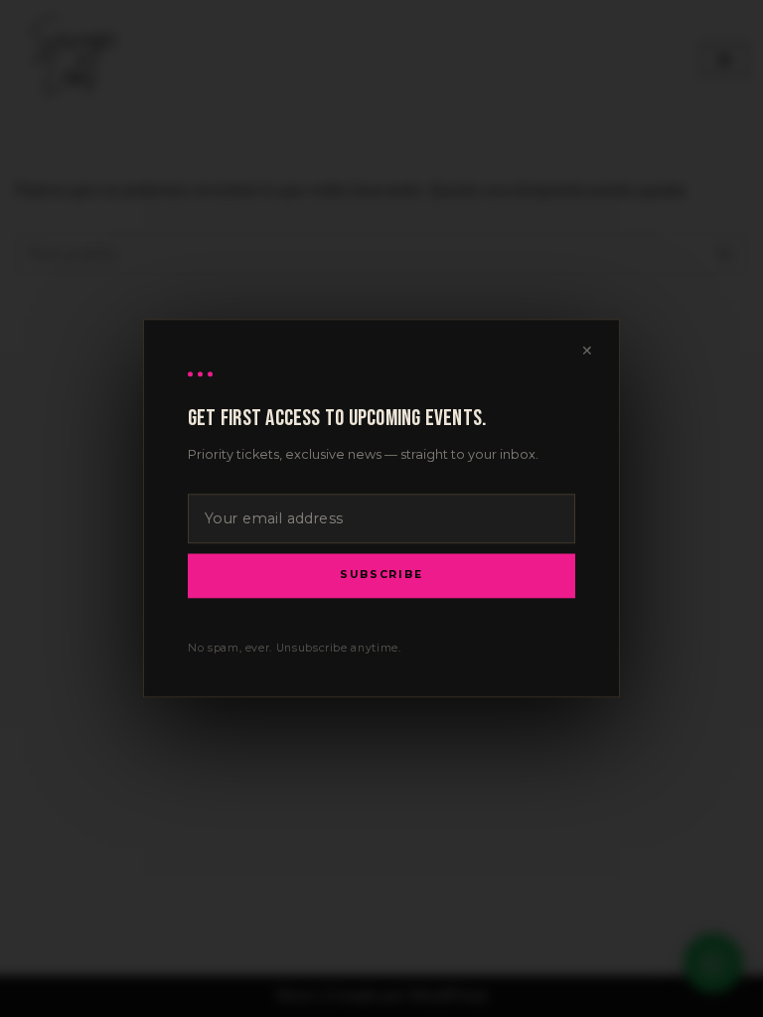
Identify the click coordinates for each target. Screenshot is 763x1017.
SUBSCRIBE (381, 575)
